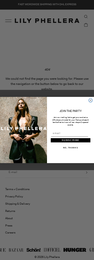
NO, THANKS (70, 147)
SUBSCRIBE (70, 140)
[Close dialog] (90, 100)
